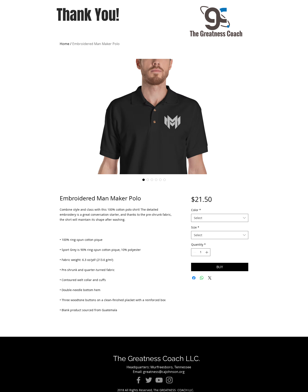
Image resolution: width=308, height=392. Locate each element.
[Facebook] (138, 380)
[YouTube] (159, 380)
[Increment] (207, 252)
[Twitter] (148, 380)
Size (195, 227)
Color (196, 210)
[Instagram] (169, 380)
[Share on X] (209, 277)
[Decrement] (194, 252)
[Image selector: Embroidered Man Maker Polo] (143, 180)
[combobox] (219, 218)
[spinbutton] (200, 252)
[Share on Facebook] (193, 277)
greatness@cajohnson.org (164, 371)
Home (64, 43)
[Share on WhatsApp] (201, 277)
